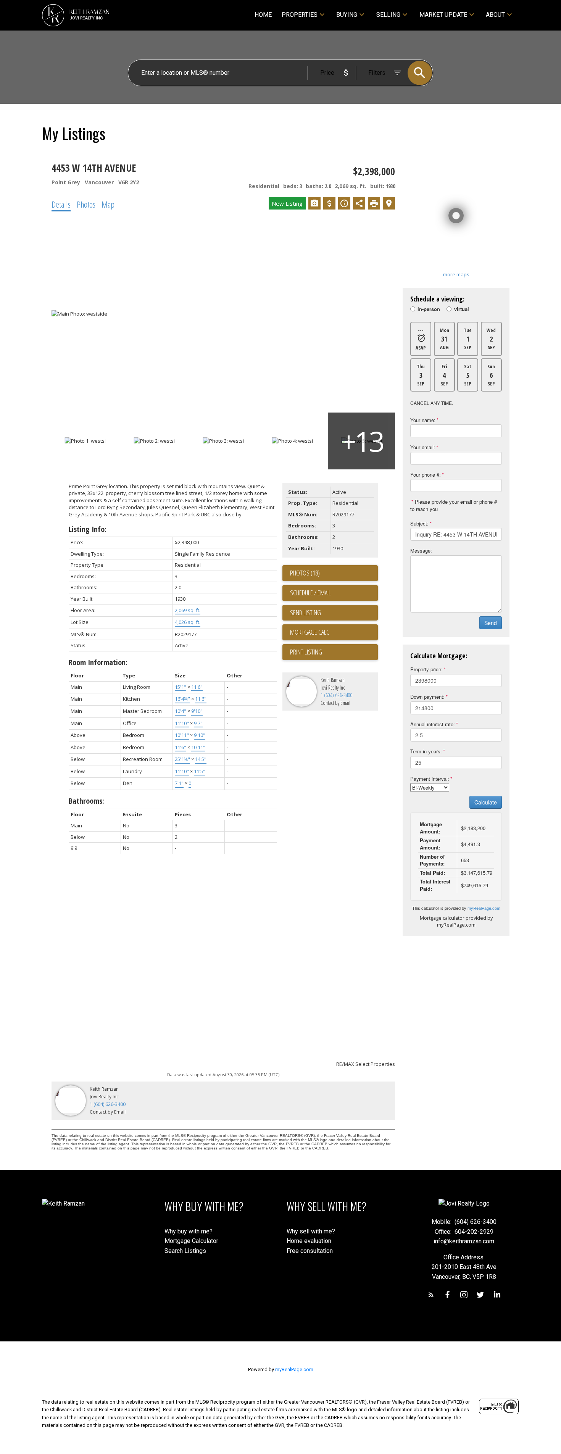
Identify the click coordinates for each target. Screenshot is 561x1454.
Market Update (443, 14)
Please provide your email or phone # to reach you (453, 505)
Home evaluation (309, 1240)
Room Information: (98, 662)
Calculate (485, 802)
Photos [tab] (86, 204)
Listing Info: (87, 529)
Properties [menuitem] (300, 14)
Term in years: (426, 751)
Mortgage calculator (334, 632)
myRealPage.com (484, 908)
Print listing (306, 651)
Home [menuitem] (263, 14)
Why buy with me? (188, 1231)
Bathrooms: (86, 801)
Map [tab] (108, 204)
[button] (431, 1294)
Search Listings (185, 1250)
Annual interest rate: (432, 724)
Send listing (305, 612)
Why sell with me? (311, 1231)
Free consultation (310, 1250)
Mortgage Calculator (191, 1240)
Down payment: (427, 696)
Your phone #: (425, 474)
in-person (429, 309)
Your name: (422, 420)
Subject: (419, 523)
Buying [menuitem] (346, 14)
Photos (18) (305, 572)
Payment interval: (429, 778)
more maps (456, 274)
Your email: (422, 447)
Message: (421, 550)
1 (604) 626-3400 (337, 695)
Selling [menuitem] (388, 14)
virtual (461, 309)
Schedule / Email (310, 592)
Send (490, 623)
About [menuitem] (495, 14)
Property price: (426, 669)
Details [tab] (61, 204)
